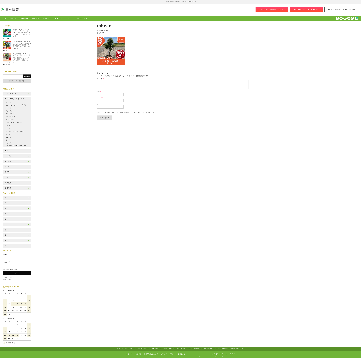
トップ (130, 354)
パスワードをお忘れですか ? (11, 277)
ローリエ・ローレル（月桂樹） (15, 131)
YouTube (58, 18)
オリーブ (8, 102)
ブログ (68, 18)
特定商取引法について (151, 354)
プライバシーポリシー (168, 354)
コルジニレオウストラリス (14, 122)
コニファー (9, 137)
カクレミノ (9, 111)
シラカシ (8, 128)
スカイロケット (10, 117)
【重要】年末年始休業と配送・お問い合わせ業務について (180, 1)
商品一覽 (13, 18)
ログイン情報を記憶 (11, 269)
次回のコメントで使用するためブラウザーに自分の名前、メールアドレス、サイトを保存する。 (126, 112)
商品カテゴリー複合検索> (17, 81)
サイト (99, 104)
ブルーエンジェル (11, 114)
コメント (100, 79)
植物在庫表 (25, 18)
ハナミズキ (9, 143)
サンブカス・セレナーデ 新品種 (16, 105)
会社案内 (35, 18)
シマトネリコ (10, 108)
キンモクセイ (10, 119)
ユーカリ (8, 134)
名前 (99, 92)
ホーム (4, 18)
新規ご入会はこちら (9, 279)
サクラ (8, 125)
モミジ (8, 140)
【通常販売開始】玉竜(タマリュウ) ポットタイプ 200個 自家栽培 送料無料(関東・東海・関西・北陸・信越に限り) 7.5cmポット (22, 45)
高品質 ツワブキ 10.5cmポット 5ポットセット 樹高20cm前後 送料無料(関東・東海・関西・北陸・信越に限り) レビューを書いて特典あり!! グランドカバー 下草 (16, 58)
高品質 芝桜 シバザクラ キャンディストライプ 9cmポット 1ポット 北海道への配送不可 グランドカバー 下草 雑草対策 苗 (22, 33)
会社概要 (138, 354)
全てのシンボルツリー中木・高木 (16, 146)
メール (100, 98)
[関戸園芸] (10, 11)
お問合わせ (46, 18)
